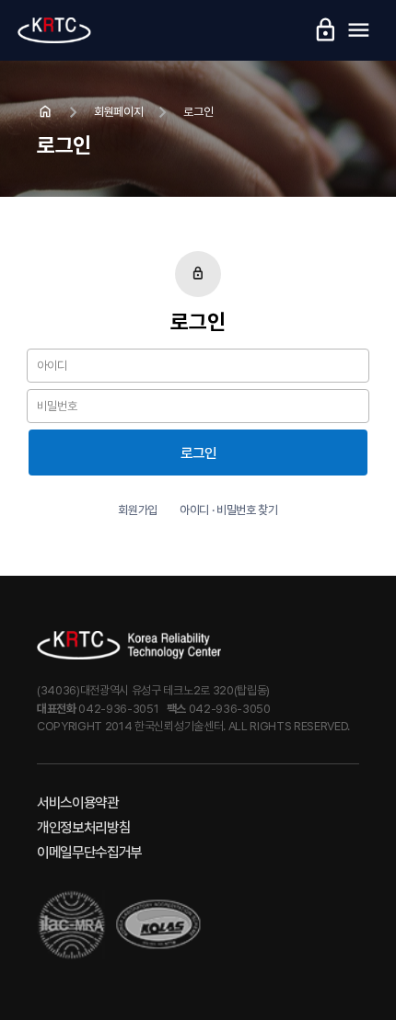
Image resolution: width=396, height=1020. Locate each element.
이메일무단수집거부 (89, 852)
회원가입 (137, 510)
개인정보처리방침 (83, 827)
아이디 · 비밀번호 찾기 (229, 510)
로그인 (198, 453)
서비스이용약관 (78, 802)
